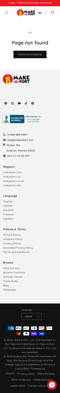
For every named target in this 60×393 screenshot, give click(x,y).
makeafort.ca (11, 176)
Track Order (10, 281)
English (7, 201)
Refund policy (46, 373)
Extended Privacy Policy (18, 247)
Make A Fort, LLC (24, 340)
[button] (6, 12)
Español (8, 218)
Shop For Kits (11, 268)
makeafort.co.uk (13, 181)
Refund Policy (11, 234)
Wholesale (9, 289)
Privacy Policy (12, 243)
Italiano (8, 205)
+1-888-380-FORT (17, 134)
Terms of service (21, 379)
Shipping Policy (12, 239)
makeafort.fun (12, 172)
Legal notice (18, 385)
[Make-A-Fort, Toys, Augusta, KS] (22, 119)
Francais (8, 214)
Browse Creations (14, 272)
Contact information (40, 385)
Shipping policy (43, 379)
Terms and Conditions (16, 252)
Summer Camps (13, 276)
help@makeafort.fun (20, 139)
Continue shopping (30, 54)
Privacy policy (26, 373)
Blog (6, 285)
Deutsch (8, 210)
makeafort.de (11, 185)
